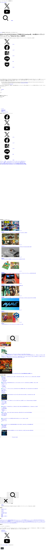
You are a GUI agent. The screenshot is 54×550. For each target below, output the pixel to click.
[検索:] (3, 497)
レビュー (2, 513)
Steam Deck (20, 521)
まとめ (2, 511)
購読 (2, 548)
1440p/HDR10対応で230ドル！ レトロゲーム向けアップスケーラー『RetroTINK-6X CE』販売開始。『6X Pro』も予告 (22, 382)
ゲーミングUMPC (40, 521)
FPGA (25, 519)
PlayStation (12, 521)
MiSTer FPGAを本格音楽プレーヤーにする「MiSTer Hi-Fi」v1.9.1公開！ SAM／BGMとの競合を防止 (20, 430)
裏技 (2, 516)
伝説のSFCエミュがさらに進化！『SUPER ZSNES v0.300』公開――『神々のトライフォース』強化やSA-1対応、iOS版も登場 (23, 376)
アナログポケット (30, 521)
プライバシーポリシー (4, 531)
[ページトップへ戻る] (0, 546)
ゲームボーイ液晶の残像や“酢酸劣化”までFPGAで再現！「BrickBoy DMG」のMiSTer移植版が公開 (20, 424)
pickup (2, 111)
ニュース (1, 32)
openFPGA (3, 521)
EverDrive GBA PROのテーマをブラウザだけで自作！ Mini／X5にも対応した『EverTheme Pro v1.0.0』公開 (21, 394)
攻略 (2, 515)
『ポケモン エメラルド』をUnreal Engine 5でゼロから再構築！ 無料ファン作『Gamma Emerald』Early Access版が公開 (22, 388)
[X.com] (6, 8)
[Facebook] (6, 119)
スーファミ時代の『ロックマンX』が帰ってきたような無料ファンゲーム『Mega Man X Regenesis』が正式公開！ (22, 400)
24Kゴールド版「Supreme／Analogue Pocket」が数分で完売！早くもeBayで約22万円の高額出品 (19, 412)
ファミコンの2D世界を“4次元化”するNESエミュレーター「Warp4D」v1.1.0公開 (17, 418)
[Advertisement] (27, 26)
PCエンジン (6, 521)
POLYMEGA (17, 521)
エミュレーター (35, 521)
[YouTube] (6, 14)
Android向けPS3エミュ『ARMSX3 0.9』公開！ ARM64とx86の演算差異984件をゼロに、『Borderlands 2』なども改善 (22, 406)
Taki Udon (26, 521)
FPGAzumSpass (3, 110)
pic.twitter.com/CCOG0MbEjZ (24, 82)
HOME (2, 504)
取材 (2, 514)
